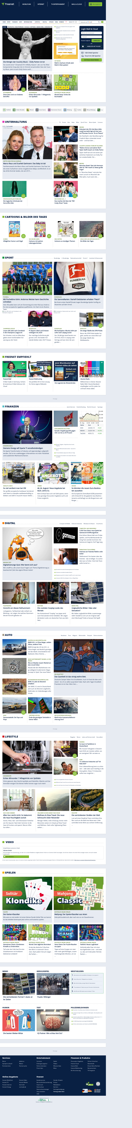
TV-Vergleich (91, 1070)
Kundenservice (41, 1080)
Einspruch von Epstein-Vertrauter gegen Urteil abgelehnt (65, 27)
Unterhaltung (16, 122)
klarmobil (22, 1084)
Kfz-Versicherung (76, 1070)
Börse (4, 1061)
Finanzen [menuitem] (14, 22)
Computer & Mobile (65, 523)
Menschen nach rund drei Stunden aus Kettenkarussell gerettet (64, 38)
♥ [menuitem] (66, 22)
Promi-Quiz (40, 1068)
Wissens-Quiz (57, 1066)
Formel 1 (85, 258)
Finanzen (12, 406)
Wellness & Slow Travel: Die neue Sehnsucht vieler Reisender (68, 782)
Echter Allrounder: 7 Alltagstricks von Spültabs (83, 979)
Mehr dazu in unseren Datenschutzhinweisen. (85, 860)
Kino (69, 122)
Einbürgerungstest (42, 1063)
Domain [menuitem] (61, 22)
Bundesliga (57, 258)
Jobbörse (21, 1061)
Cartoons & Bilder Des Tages (26, 217)
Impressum (40, 1084)
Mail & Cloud (77, 4)
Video (73, 122)
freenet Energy (6, 1087)
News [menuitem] (4, 22)
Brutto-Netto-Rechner (94, 1066)
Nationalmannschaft (75, 258)
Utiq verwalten (41, 1091)
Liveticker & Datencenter (96, 258)
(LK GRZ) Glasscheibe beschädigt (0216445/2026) (83, 1021)
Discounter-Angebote (77, 1061)
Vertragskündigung (58, 1089)
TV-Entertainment (58, 4)
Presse (55, 1082)
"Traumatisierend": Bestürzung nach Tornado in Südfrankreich (86, 987)
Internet (41, 4)
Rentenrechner (92, 1068)
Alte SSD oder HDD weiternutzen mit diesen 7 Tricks (84, 991)
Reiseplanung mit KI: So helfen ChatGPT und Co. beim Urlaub (68, 575)
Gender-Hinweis (58, 1080)
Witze (77, 122)
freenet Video (23, 1080)
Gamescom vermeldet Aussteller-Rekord (64, 572)
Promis (64, 122)
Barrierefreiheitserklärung (44, 1082)
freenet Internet (7, 1084)
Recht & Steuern (91, 407)
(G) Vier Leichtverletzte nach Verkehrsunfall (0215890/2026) (85, 1024)
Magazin (75, 635)
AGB (38, 1094)
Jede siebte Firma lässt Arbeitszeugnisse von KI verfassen (67, 569)
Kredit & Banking (81, 407)
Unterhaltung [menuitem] (28, 22)
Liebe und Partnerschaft (88, 737)
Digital (10, 523)
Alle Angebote (97, 4)
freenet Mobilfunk (7, 1080)
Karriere (55, 1087)
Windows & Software (89, 523)
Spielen (10, 872)
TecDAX (82, 433)
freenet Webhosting (76, 1068)
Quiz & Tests (84, 122)
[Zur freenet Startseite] (8, 4)
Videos (55, 1063)
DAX (81, 428)
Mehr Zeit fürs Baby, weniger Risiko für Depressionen (84, 983)
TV (60, 122)
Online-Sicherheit (93, 1061)
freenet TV (5, 1082)
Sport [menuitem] (8, 22)
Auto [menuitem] (20, 22)
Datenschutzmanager (43, 1089)
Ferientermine (6, 1066)
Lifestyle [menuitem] (37, 22)
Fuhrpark (89, 635)
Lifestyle (11, 736)
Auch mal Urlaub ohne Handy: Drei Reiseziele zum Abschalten (68, 785)
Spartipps (100, 407)
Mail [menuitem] (56, 22)
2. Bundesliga (65, 258)
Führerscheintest (98, 635)
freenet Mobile (23, 1082)
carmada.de (22, 1087)
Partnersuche (23, 1066)
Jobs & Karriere (71, 407)
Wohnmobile (82, 635)
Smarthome (99, 523)
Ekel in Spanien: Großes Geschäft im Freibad (65, 34)
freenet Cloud (75, 1063)
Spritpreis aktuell (7, 1063)
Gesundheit (99, 737)
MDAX (82, 431)
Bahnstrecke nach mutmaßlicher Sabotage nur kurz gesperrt (86, 975)
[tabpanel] (27, 48)
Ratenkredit (91, 1063)
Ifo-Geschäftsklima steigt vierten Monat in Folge (65, 452)
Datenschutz (40, 1087)
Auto (8, 635)
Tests (69, 635)
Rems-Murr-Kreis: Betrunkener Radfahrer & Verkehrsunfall (85, 1010)
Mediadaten (56, 1084)
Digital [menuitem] (45, 22)
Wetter (21, 1063)
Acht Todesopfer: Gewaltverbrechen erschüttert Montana (65, 31)
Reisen (78, 737)
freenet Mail (74, 1066)
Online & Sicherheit (77, 523)
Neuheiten (63, 635)
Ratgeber (72, 737)
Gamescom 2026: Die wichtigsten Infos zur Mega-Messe (67, 578)
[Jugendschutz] (44, 1100)
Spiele (55, 1061)
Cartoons (100, 122)
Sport (9, 257)
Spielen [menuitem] (51, 22)
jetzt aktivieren (10, 856)
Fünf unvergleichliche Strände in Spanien (64, 779)
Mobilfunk (26, 4)
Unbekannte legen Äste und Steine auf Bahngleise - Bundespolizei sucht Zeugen (87, 1013)
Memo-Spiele (92, 122)
